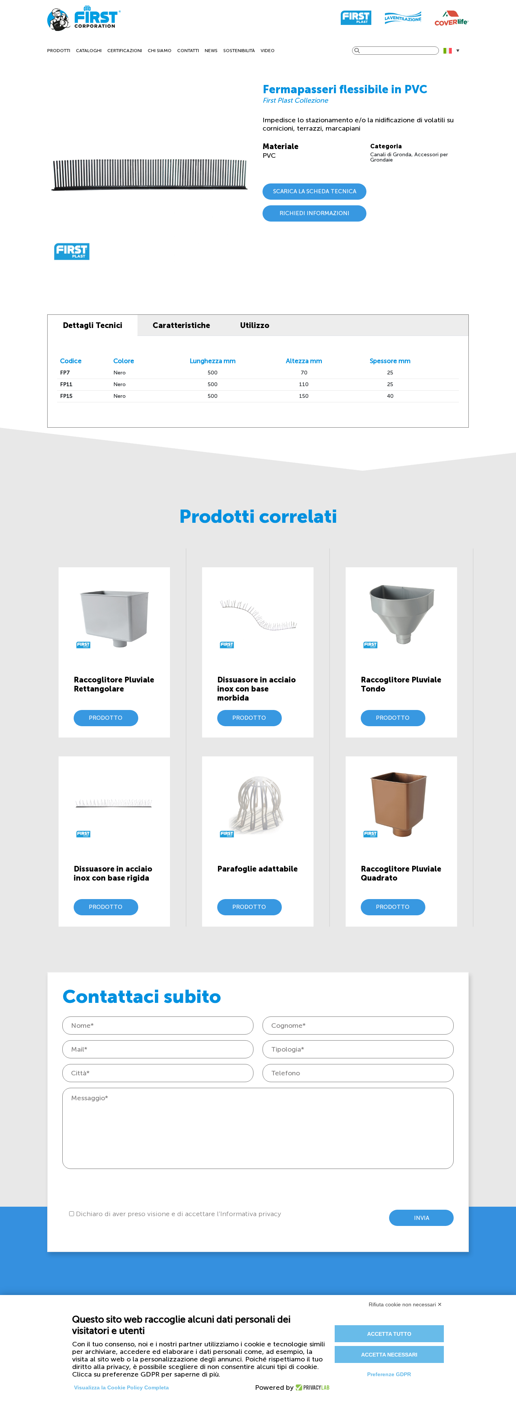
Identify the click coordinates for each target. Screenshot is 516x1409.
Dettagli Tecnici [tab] (92, 325)
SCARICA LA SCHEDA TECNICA (314, 191)
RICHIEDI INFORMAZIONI (314, 213)
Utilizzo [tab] (254, 325)
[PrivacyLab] (310, 1387)
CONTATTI (188, 50)
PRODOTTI (58, 50)
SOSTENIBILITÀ (239, 50)
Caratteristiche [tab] (181, 325)
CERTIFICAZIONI (124, 50)
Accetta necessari (389, 1355)
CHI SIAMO (159, 50)
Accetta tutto (389, 1334)
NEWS (211, 50)
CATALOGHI (89, 50)
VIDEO (268, 50)
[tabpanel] (258, 381)
